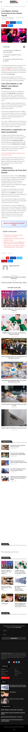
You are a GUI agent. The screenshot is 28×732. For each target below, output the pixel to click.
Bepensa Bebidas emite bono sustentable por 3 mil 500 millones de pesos (20, 605)
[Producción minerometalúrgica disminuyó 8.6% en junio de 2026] (5, 455)
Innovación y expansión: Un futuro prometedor (12, 55)
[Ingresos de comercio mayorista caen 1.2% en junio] (5, 447)
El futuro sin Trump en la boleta (17, 698)
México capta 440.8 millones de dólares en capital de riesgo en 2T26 (18, 461)
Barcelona (17, 671)
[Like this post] (7, 22)
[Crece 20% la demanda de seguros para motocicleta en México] (5, 470)
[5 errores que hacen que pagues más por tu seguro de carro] (14, 394)
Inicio (2, 6)
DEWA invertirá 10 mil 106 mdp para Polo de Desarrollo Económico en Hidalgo (18, 478)
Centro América (18, 673)
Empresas (4, 253)
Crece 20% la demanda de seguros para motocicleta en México (18, 469)
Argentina (3, 669)
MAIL (8, 677)
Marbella (3, 673)
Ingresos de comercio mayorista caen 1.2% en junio (17, 446)
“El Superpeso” (4, 603)
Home (14, 729)
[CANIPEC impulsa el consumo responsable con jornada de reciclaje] (14, 322)
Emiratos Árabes (4, 671)
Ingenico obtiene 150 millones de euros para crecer (14, 428)
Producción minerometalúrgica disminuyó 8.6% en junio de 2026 (17, 454)
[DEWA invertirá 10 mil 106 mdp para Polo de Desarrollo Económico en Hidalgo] (5, 478)
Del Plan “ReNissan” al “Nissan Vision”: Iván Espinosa (6, 572)
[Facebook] (9, 662)
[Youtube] (14, 662)
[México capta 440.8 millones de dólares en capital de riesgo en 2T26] (5, 463)
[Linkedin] (16, 662)
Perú (16, 669)
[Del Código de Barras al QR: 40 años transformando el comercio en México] (21, 581)
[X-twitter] (11, 662)
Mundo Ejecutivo (10, 17)
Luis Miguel (10, 253)
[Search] (26, 2)
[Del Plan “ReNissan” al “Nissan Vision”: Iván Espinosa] (14, 298)
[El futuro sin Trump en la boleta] (5, 700)
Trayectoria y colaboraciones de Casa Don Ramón (13, 60)
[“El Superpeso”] (7, 598)
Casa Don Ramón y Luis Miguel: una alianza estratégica (12, 51)
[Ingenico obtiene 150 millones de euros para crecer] (14, 417)
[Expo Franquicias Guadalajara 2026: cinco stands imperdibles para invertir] (14, 370)
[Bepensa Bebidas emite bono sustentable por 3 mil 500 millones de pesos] (14, 346)
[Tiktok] (19, 662)
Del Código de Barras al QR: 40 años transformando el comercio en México (20, 588)
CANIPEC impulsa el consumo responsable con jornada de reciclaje (20, 572)
